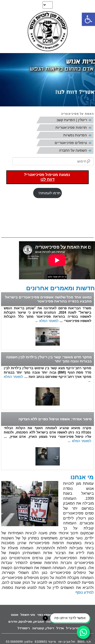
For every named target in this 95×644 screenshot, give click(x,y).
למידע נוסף (84, 592)
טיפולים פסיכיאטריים (71, 143)
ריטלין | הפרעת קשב (71, 120)
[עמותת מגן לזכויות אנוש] (47, 32)
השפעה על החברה (73, 150)
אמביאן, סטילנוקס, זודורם (26, 621)
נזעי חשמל (28, 615)
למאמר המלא (47, 321)
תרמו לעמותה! (50, 193)
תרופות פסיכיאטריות (71, 127)
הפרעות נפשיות (75, 135)
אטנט (14, 615)
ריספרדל (24, 628)
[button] (88, 19)
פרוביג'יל (72, 628)
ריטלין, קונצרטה (43, 628)
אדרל (60, 628)
